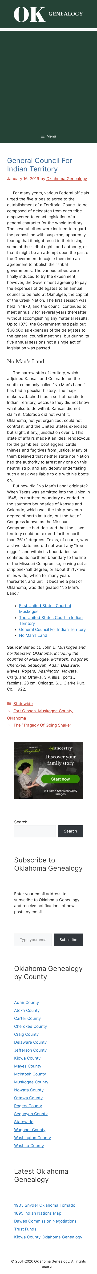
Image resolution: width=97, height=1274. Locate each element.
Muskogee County (31, 1082)
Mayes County (27, 1066)
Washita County (29, 1145)
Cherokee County (30, 1026)
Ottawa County (28, 1098)
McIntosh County (30, 1074)
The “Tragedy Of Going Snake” (42, 725)
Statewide (23, 703)
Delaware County (30, 1042)
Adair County (26, 1002)
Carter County (27, 1018)
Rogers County (28, 1106)
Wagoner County (29, 1129)
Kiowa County (27, 1058)
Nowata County (29, 1090)
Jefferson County (30, 1050)
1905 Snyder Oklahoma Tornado (44, 1205)
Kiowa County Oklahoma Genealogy (48, 1237)
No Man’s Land (33, 635)
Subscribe (68, 939)
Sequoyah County (31, 1113)
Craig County (26, 1034)
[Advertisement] (48, 79)
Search (20, 822)
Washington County (32, 1137)
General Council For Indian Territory (52, 629)
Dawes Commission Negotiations (45, 1221)
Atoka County (27, 1010)
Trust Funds (25, 1229)
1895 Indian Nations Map (37, 1213)
